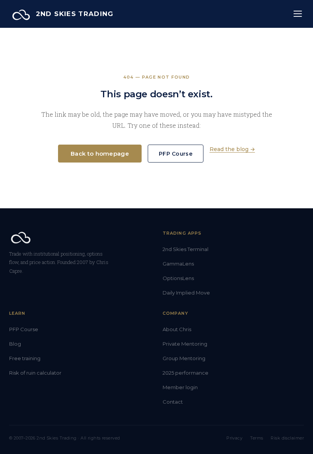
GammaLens (178, 264)
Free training (24, 358)
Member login (180, 387)
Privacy (234, 438)
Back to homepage (100, 153)
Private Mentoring (185, 344)
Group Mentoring (184, 358)
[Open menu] (297, 13)
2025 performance (185, 373)
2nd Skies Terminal (185, 249)
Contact (173, 402)
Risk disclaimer (287, 438)
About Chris (177, 329)
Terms (256, 438)
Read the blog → (232, 149)
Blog (15, 344)
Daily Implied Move (186, 293)
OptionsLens (178, 278)
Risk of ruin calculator (35, 373)
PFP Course (175, 153)
